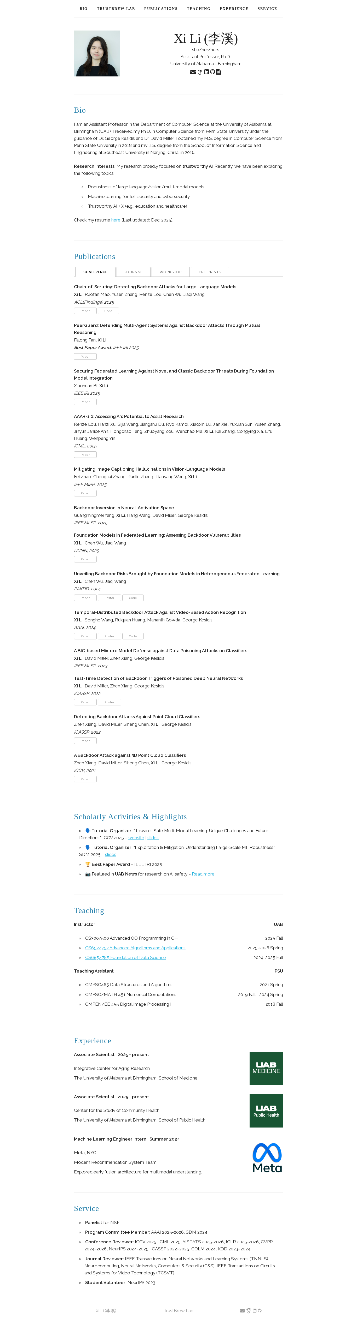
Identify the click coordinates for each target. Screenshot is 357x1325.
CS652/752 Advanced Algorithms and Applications (135, 947)
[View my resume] (218, 72)
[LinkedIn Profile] (207, 72)
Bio (84, 9)
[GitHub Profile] (213, 72)
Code (108, 311)
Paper (85, 311)
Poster (109, 598)
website (136, 837)
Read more (203, 874)
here (115, 220)
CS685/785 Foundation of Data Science (125, 957)
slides (153, 837)
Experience (234, 9)
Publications (161, 9)
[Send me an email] (193, 72)
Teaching (199, 9)
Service (267, 9)
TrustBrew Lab (116, 9)
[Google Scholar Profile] (200, 72)
